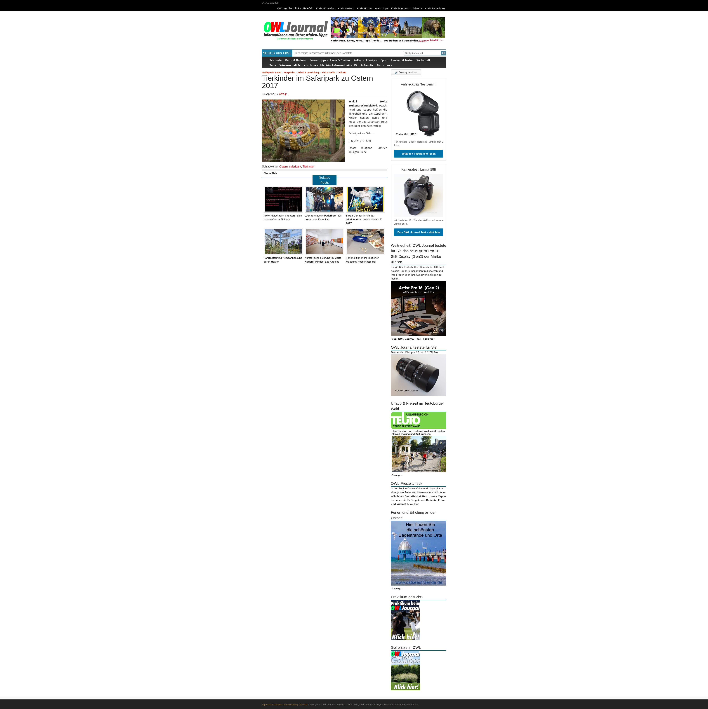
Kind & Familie (363, 65)
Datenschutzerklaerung (286, 704)
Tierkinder (308, 166)
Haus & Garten (340, 60)
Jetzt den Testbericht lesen (419, 153)
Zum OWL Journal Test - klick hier (418, 232)
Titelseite (276, 60)
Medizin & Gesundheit (335, 65)
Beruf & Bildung (295, 60)
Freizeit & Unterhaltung (308, 72)
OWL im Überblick (288, 8)
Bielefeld (308, 8)
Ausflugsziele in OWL (271, 72)
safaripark (295, 166)
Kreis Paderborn (435, 8)
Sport (384, 60)
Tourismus (383, 65)
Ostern (283, 166)
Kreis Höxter (364, 8)
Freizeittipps (318, 60)
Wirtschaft (423, 60)
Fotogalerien (289, 72)
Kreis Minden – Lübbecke (406, 8)
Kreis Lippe (381, 8)
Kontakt (303, 704)
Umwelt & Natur (402, 60)
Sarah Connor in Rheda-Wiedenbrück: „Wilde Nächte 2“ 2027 (326, 53)
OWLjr (283, 93)
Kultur (357, 60)
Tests (273, 65)
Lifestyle (371, 60)
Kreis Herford (346, 8)
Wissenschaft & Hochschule (298, 65)
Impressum (267, 704)
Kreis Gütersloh (325, 8)
